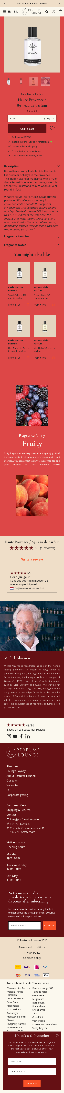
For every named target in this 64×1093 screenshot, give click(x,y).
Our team (12, 780)
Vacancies (13, 785)
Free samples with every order (27, 155)
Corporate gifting (17, 795)
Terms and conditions (32, 947)
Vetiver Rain (38, 1020)
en (9, 11)
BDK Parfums (14, 1009)
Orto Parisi (12, 1002)
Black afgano (39, 1006)
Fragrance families (16, 236)
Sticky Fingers (39, 1028)
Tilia (34, 1013)
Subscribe (32, 1083)
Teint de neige (39, 991)
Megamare (38, 999)
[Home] (32, 11)
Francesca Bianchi (16, 1016)
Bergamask (38, 1002)
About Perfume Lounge (21, 776)
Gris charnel (38, 1009)
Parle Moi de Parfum (32, 94)
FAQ (9, 790)
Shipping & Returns (19, 810)
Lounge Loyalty (16, 771)
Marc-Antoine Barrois (18, 988)
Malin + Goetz (14, 1027)
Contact (11, 814)
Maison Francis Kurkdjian (15, 993)
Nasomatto (13, 1005)
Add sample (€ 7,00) (21, 137)
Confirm (49, 925)
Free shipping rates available (26, 150)
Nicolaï (10, 1020)
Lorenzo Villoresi (15, 998)
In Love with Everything (44, 1024)
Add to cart (27, 128)
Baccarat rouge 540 (42, 988)
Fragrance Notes (15, 245)
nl (16, 11)
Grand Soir (37, 1017)
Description (11, 166)
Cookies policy (32, 958)
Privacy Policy (32, 952)
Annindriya (12, 1013)
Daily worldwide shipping (24, 146)
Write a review (32, 559)
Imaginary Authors (16, 1023)
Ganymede (38, 995)
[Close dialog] (57, 1035)
